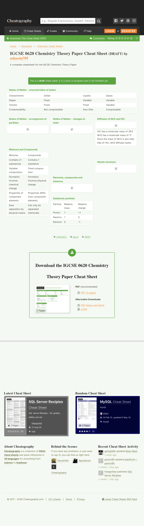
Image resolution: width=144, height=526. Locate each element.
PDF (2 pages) (88, 292)
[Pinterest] (128, 21)
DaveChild (63, 460)
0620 (87, 237)
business (21, 462)
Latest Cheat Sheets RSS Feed (120, 499)
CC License (55, 499)
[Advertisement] (72, 7)
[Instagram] (134, 21)
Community (71, 31)
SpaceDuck (85, 460)
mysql (106, 421)
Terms (69, 499)
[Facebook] (116, 21)
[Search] (98, 21)
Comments (99, 38)
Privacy (81, 499)
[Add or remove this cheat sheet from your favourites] (137, 38)
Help (89, 31)
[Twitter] (122, 21)
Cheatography (12, 451)
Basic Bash (131, 451)
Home (14, 31)
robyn (105, 413)
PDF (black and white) (92, 305)
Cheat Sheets (33, 31)
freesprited (37, 423)
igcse (75, 237)
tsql (33, 431)
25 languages (11, 458)
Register (128, 31)
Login (110, 31)
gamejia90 (110, 451)
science (8, 462)
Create (53, 31)
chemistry (61, 237)
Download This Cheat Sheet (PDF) (28, 38)
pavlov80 (109, 459)
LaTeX (84, 309)
